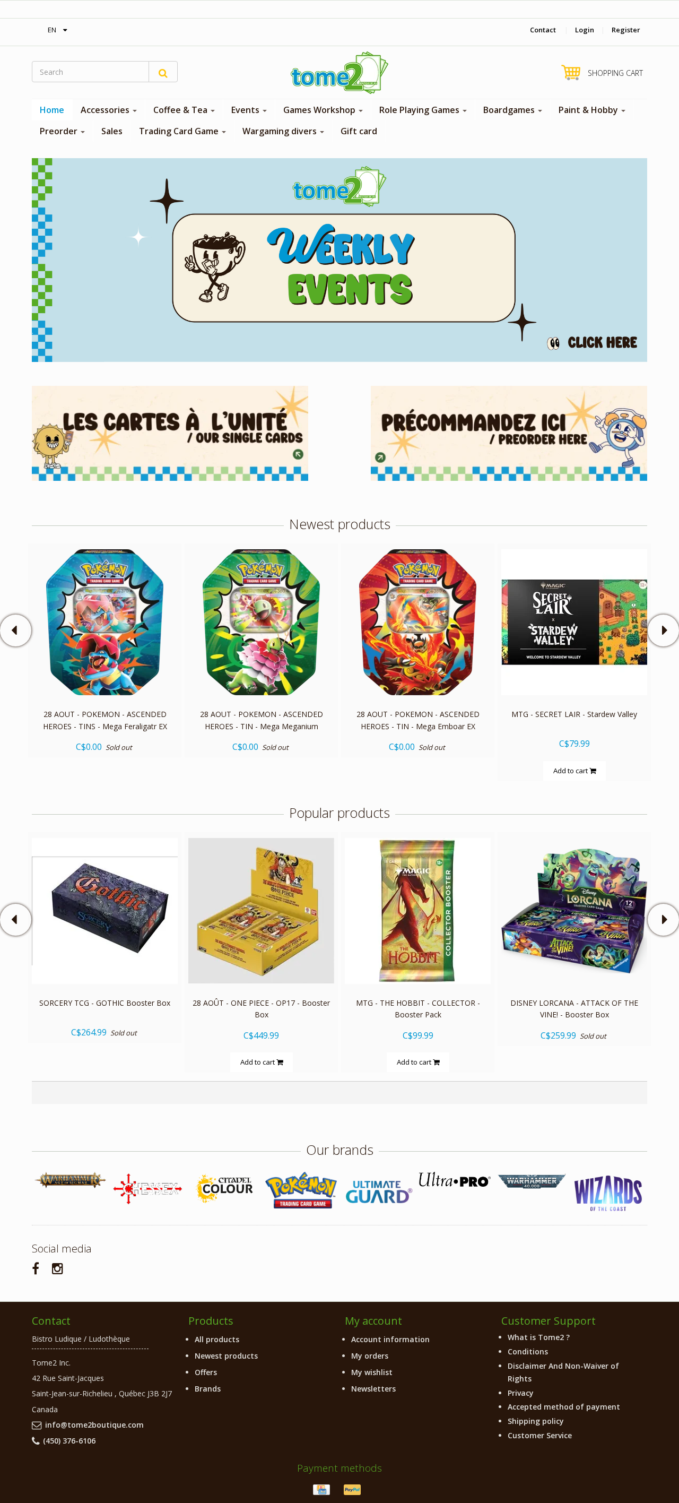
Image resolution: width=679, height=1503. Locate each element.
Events (246, 110)
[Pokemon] (301, 1190)
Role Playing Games (420, 110)
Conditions (528, 1351)
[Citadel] (224, 1189)
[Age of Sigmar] (70, 1180)
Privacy (521, 1393)
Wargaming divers (280, 131)
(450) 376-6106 (69, 1441)
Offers (206, 1372)
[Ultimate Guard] (378, 1192)
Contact (543, 29)
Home (52, 110)
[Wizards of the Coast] (609, 1194)
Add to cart (571, 770)
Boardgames (510, 110)
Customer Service (540, 1435)
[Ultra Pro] (455, 1179)
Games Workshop (320, 110)
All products (217, 1339)
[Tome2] (339, 72)
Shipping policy (536, 1421)
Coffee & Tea (181, 110)
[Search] (163, 71)
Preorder (60, 131)
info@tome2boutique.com (94, 1425)
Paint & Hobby (589, 110)
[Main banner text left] (170, 432)
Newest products (226, 1356)
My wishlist (372, 1372)
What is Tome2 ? (539, 1337)
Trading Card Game (180, 131)
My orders (369, 1356)
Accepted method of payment (564, 1407)
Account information (390, 1339)
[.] (339, 259)
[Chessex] (147, 1188)
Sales (112, 131)
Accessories (106, 110)
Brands (208, 1389)
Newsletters (373, 1389)
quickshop (105, 673)
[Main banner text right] (509, 432)
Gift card (359, 131)
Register (626, 29)
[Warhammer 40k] (532, 1181)
